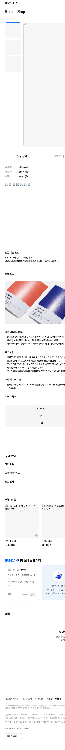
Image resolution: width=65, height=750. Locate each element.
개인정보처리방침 (54, 698)
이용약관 (39, 698)
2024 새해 (11, 541)
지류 (27, 171)
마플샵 (8, 3)
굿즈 (21, 171)
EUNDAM (23, 167)
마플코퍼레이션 (11, 698)
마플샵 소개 (27, 698)
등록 (33, 594)
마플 (15, 3)
